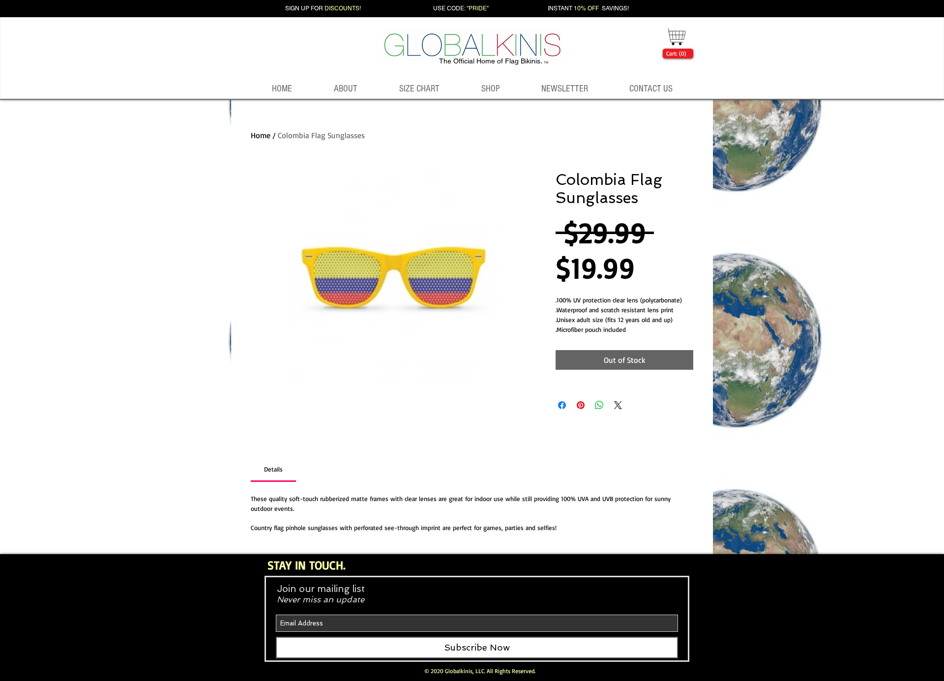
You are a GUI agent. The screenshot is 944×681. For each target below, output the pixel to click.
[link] (676, 53)
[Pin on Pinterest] (581, 405)
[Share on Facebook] (562, 405)
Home (260, 135)
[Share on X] (618, 405)
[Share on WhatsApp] (599, 405)
